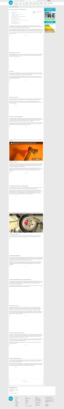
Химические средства (14, 17)
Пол (24, 3)
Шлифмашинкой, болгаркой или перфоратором (19, 16)
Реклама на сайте (37, 398)
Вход (36, 400)
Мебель (30, 3)
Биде (45, 4)
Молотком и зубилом (15, 15)
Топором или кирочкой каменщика (17, 14)
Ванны (20, 4)
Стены (20, 3)
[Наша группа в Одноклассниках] (49, 0)
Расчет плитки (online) (28, 405)
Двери (27, 3)
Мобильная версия (38, 399)
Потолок (16, 3)
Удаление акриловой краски (15, 23)
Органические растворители (16, 18)
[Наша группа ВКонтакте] (48, 0)
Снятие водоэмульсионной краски (16, 22)
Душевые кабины (25, 4)
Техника (48, 4)
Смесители (38, 4)
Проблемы (50, 3)
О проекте (36, 397)
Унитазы (42, 4)
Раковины (33, 4)
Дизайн (41, 3)
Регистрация (39, 400)
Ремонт (45, 3)
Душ (30, 4)
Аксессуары (35, 3)
